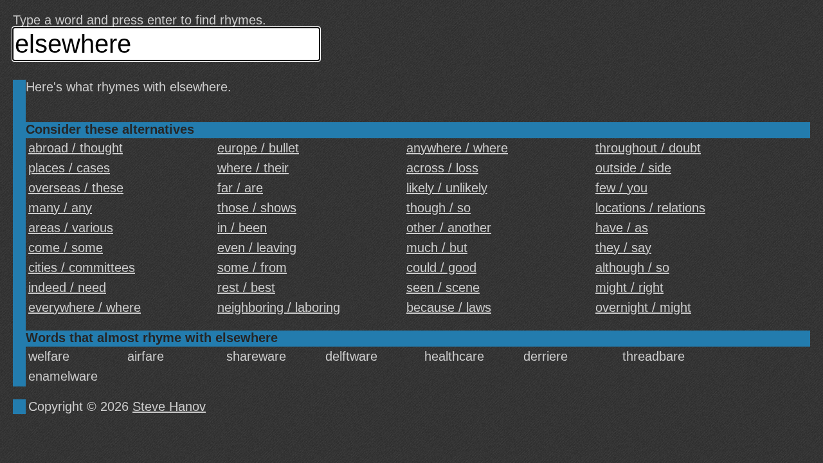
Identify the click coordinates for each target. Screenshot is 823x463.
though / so (438, 208)
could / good (441, 267)
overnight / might (643, 307)
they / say (623, 248)
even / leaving (256, 248)
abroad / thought (75, 148)
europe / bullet (258, 148)
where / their (253, 168)
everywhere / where (84, 307)
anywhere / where (457, 148)
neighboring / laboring (278, 307)
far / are (240, 188)
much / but (436, 248)
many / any (60, 208)
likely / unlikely (446, 188)
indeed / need (67, 287)
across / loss (442, 168)
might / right (629, 287)
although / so (632, 267)
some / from (252, 267)
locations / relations (650, 208)
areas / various (70, 228)
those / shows (256, 208)
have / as (621, 228)
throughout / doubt (648, 148)
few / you (621, 188)
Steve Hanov (169, 406)
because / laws (448, 307)
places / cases (69, 168)
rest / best (246, 287)
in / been (242, 228)
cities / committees (81, 267)
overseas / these (75, 188)
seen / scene (443, 287)
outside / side (633, 168)
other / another (448, 228)
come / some (65, 248)
